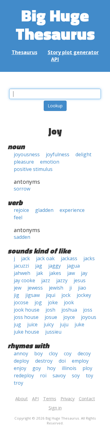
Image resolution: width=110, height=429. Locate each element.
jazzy (62, 280)
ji (70, 287)
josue (51, 317)
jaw (71, 273)
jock (66, 295)
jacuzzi (21, 265)
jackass (69, 258)
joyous (88, 317)
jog (38, 302)
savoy (59, 375)
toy (89, 375)
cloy (53, 353)
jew (17, 287)
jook (69, 302)
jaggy (54, 265)
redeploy (24, 375)
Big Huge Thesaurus (55, 24)
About (21, 398)
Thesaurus (24, 52)
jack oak (45, 258)
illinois (69, 368)
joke (53, 302)
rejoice (21, 210)
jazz (45, 280)
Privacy (68, 398)
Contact (87, 398)
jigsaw (32, 295)
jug (17, 324)
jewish (56, 287)
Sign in (55, 408)
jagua (73, 265)
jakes (55, 273)
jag (38, 265)
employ (80, 360)
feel (18, 217)
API (55, 59)
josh (50, 309)
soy (76, 375)
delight (83, 154)
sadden (22, 237)
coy (68, 353)
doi (62, 360)
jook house (26, 309)
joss (87, 309)
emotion (49, 161)
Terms (49, 398)
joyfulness (57, 154)
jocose (21, 302)
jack (25, 258)
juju (64, 324)
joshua (69, 309)
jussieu (53, 331)
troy (18, 382)
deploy (21, 360)
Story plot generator (73, 52)
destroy (44, 360)
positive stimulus (33, 169)
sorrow (22, 188)
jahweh (22, 273)
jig (16, 295)
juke (79, 324)
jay (84, 273)
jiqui (50, 295)
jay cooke (24, 280)
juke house (26, 331)
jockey (84, 295)
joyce (69, 317)
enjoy (20, 368)
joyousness (27, 154)
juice (32, 324)
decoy (84, 353)
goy (36, 368)
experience (72, 210)
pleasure (24, 161)
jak (39, 273)
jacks (89, 258)
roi (43, 375)
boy (38, 353)
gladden (44, 210)
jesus (80, 280)
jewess (35, 287)
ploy (87, 368)
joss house (26, 317)
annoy (21, 353)
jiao (82, 287)
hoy (51, 368)
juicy (49, 324)
